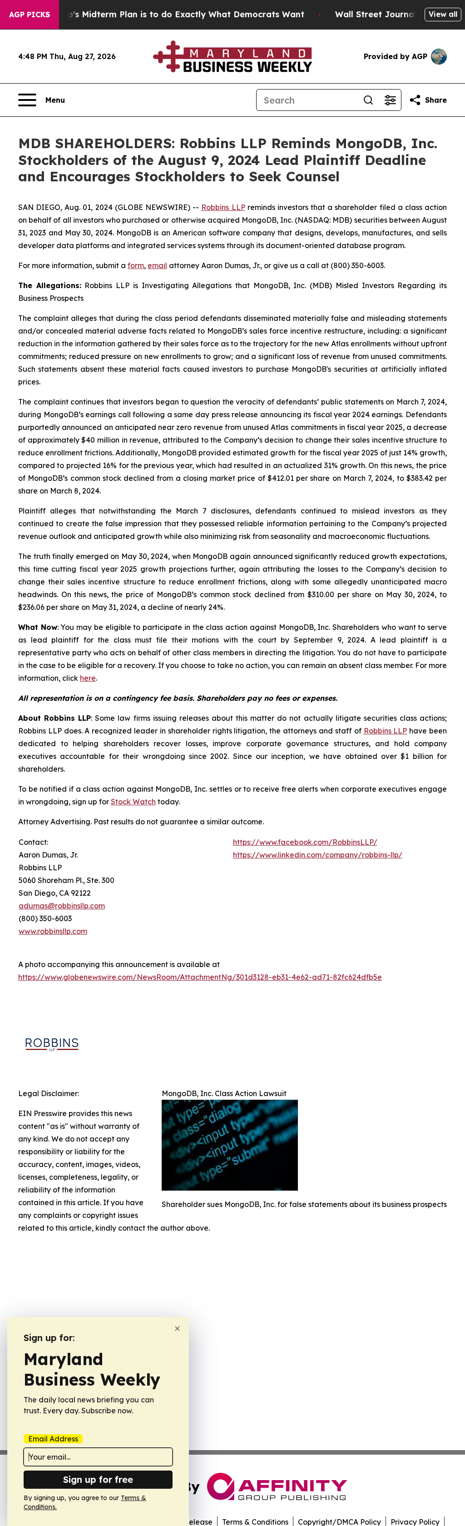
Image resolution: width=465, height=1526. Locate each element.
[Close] (177, 1328)
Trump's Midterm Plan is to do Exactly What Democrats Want (175, 14)
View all (443, 14)
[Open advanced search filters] (390, 100)
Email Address (53, 1438)
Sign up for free (98, 1479)
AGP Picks (29, 14)
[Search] (368, 100)
